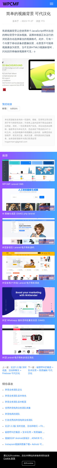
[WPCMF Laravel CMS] (28, 170)
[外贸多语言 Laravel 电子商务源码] (28, 231)
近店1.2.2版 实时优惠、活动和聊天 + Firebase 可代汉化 (14, 370)
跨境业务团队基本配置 (15, 402)
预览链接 (7, 104)
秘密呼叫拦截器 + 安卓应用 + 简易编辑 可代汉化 (40, 370)
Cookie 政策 (9, 458)
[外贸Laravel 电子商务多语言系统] (28, 340)
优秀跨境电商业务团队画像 (18, 408)
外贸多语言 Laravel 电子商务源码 (18, 247)
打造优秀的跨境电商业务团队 (19, 420)
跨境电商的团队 (12, 414)
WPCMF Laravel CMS (12, 184)
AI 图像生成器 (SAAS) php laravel (18, 213)
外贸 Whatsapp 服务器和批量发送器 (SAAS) (23, 320)
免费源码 (13, 108)
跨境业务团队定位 (13, 390)
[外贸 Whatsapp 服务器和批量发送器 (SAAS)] (28, 302)
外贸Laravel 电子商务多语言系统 (18, 357)
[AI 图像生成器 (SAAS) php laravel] (28, 199)
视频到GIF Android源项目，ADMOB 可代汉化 (25, 438)
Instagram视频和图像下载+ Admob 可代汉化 (25, 444)
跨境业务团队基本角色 (15, 396)
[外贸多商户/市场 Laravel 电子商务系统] (28, 266)
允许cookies (28, 463)
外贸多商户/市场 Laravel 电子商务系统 (20, 282)
